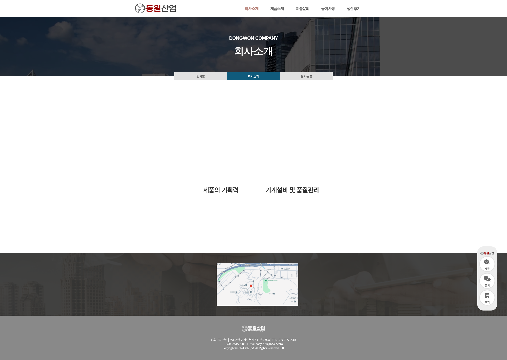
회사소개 (253, 76)
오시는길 (306, 76)
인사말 (200, 76)
